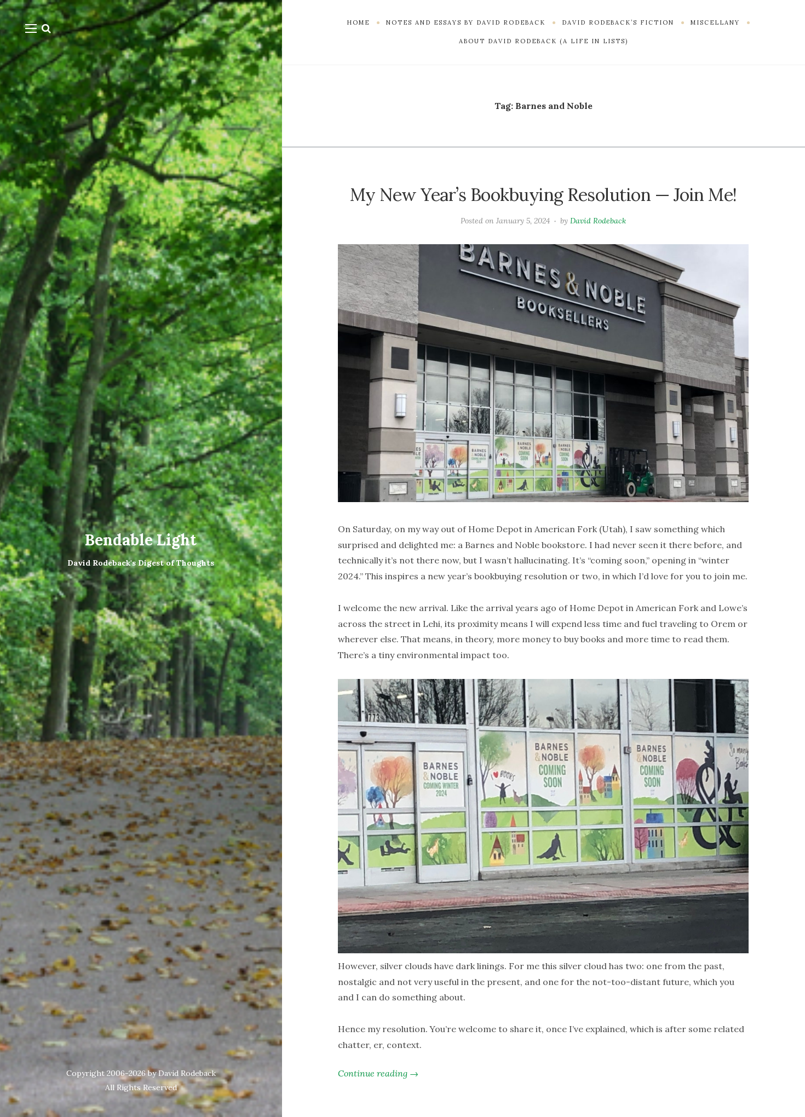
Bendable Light (141, 540)
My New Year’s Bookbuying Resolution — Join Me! (543, 194)
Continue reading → (378, 1073)
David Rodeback (598, 221)
